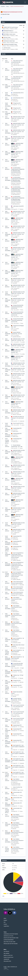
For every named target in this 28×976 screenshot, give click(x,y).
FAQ (4, 922)
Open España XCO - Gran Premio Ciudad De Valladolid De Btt (17, 747)
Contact (5, 924)
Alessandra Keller (7, 961)
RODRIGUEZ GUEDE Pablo (9, 41)
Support (5, 920)
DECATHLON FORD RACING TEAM (11, 937)
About (5, 918)
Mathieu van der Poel (8, 955)
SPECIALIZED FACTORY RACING (10, 943)
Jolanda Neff (6, 959)
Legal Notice (6, 926)
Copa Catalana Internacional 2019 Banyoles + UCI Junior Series (17, 816)
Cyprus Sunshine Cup (17, 787)
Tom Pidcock (6, 951)
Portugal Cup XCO (17, 103)
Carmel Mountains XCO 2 (18, 92)
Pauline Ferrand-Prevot (8, 957)
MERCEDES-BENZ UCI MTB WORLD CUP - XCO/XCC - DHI (17, 145)
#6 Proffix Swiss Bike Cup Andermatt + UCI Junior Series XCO (17, 418)
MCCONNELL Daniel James (9, 34)
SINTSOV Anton (7, 47)
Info (3, 896)
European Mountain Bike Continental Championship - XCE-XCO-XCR (17, 307)
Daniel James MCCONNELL (8, 78)
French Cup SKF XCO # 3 (18, 423)
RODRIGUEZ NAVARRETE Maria (10, 44)
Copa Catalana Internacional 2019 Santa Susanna (16, 599)
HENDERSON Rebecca (8, 30)
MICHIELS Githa (7, 37)
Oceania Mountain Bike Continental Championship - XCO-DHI (17, 665)
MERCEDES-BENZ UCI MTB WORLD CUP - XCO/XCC (17, 459)
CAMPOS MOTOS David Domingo (11, 27)
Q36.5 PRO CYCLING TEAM (9, 941)
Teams (7, 6)
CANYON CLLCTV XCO (8, 935)
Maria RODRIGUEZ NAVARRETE (7, 435)
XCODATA (3, 6)
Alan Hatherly (6, 953)
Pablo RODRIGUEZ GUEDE (7, 86)
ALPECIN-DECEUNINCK (9, 939)
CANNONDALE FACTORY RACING (11, 933)
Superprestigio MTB (17, 428)
